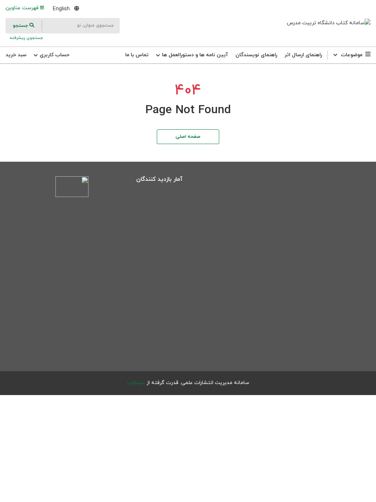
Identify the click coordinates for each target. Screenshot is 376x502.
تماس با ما (137, 54)
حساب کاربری (53, 54)
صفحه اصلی (188, 136)
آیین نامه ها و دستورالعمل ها (194, 54)
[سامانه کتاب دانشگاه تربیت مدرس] (328, 23)
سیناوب (136, 382)
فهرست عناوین (23, 7)
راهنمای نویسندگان (256, 54)
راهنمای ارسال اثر (303, 54)
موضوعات (351, 54)
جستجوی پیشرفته (25, 38)
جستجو (21, 25)
